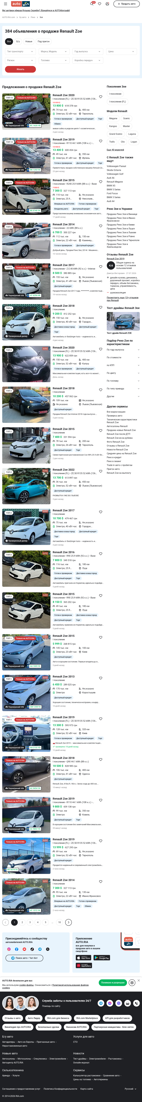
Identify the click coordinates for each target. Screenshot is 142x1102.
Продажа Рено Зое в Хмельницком (117, 245)
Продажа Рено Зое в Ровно (121, 236)
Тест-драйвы (79, 1058)
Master (126, 126)
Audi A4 (110, 201)
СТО (75, 1042)
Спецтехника (40, 1058)
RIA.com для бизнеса (58, 1018)
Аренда (6, 1075)
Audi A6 (110, 178)
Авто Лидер (34, 1018)
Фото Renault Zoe (115, 441)
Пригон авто (113, 469)
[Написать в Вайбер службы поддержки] (118, 1003)
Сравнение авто (111, 1075)
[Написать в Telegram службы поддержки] (101, 1003)
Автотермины (101, 1079)
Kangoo (113, 126)
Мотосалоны (24, 1058)
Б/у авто (7, 1036)
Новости (78, 1053)
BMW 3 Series (113, 197)
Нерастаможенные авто (14, 1045)
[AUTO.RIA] (20, 4)
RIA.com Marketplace (87, 1018)
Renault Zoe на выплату (119, 473)
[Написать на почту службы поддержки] (127, 1003)
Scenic (126, 118)
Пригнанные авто (46, 1042)
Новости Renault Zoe (117, 449)
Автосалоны (8, 1058)
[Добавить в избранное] (99, 4)
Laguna (132, 134)
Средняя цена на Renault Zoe (121, 453)
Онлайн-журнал (81, 1062)
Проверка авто (114, 415)
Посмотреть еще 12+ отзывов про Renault (122, 299)
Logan (134, 141)
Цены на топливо (82, 1079)
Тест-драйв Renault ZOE (119, 333)
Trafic (112, 141)
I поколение (115, 94)
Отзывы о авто (13, 1018)
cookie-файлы (26, 985)
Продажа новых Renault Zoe (121, 430)
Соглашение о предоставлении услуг (21, 1089)
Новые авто (10, 1053)
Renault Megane (115, 181)
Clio (123, 141)
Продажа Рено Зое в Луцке (121, 228)
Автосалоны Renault (117, 426)
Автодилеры (8, 1042)
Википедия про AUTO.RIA (18, 1027)
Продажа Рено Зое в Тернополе (123, 240)
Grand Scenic (115, 134)
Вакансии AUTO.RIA (76, 1027)
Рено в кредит (114, 457)
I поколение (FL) (117, 101)
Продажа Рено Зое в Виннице (122, 214)
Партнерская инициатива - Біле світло (114, 1027)
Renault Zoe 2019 (115, 258)
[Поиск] (91, 4)
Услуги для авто (83, 1036)
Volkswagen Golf (115, 174)
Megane (113, 118)
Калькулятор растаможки (86, 1075)
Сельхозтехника (13, 1070)
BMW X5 (111, 185)
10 (59, 922)
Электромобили (57, 1058)
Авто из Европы (26, 1042)
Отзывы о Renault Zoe (118, 445)
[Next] (68, 922)
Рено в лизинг (114, 461)
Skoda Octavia (114, 170)
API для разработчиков (117, 1018)
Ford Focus (112, 193)
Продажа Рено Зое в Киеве (121, 224)
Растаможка (114, 1058)
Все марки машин (116, 411)
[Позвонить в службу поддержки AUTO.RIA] (136, 1003)
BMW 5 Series (113, 189)
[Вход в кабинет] (107, 4)
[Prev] (5, 922)
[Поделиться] (100, 96)
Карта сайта (86, 1089)
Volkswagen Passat (116, 166)
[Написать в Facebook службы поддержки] (109, 1003)
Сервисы (79, 1070)
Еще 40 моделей (115, 149)
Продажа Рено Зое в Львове (121, 232)
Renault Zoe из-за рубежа (120, 438)
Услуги (15, 1075)
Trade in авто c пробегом (119, 465)
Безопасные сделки (48, 1027)
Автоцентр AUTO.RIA (12, 1062)
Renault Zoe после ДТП (118, 434)
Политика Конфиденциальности (60, 1089)
